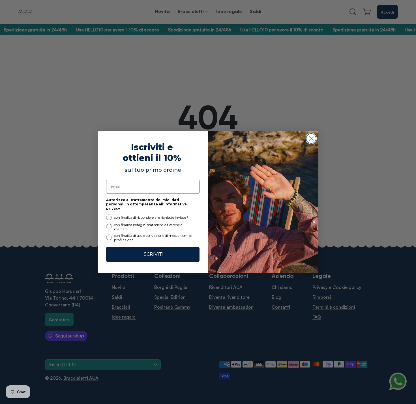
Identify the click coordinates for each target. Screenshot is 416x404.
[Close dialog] (311, 138)
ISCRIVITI (153, 254)
